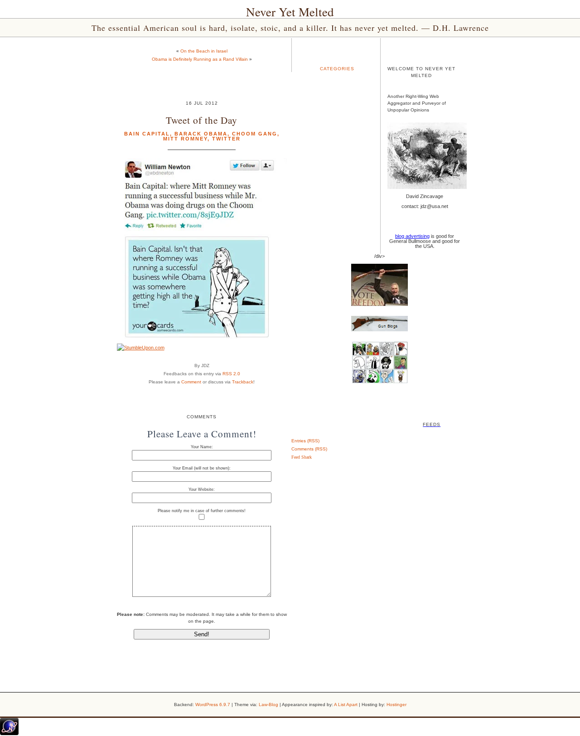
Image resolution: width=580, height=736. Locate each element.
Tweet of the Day (201, 119)
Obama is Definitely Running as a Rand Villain (200, 59)
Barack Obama (200, 133)
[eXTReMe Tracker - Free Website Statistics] (9, 733)
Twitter (226, 138)
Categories (337, 68)
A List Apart (346, 704)
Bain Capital (147, 133)
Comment (191, 381)
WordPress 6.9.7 (212, 704)
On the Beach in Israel (203, 50)
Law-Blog (268, 704)
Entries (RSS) (305, 440)
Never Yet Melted (290, 12)
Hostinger (396, 704)
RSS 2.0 (231, 373)
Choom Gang (254, 133)
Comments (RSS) (309, 448)
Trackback (242, 381)
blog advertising (412, 236)
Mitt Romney (185, 138)
